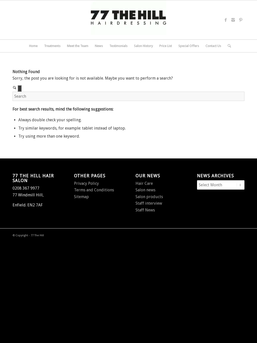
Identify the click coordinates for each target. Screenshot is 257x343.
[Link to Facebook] (225, 20)
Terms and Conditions (94, 190)
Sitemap (81, 196)
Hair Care (144, 183)
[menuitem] (33, 46)
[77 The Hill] (128, 19)
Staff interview (149, 203)
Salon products (149, 196)
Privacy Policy (86, 183)
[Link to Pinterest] (240, 20)
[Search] (227, 46)
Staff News (145, 210)
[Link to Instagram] (233, 20)
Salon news (145, 190)
